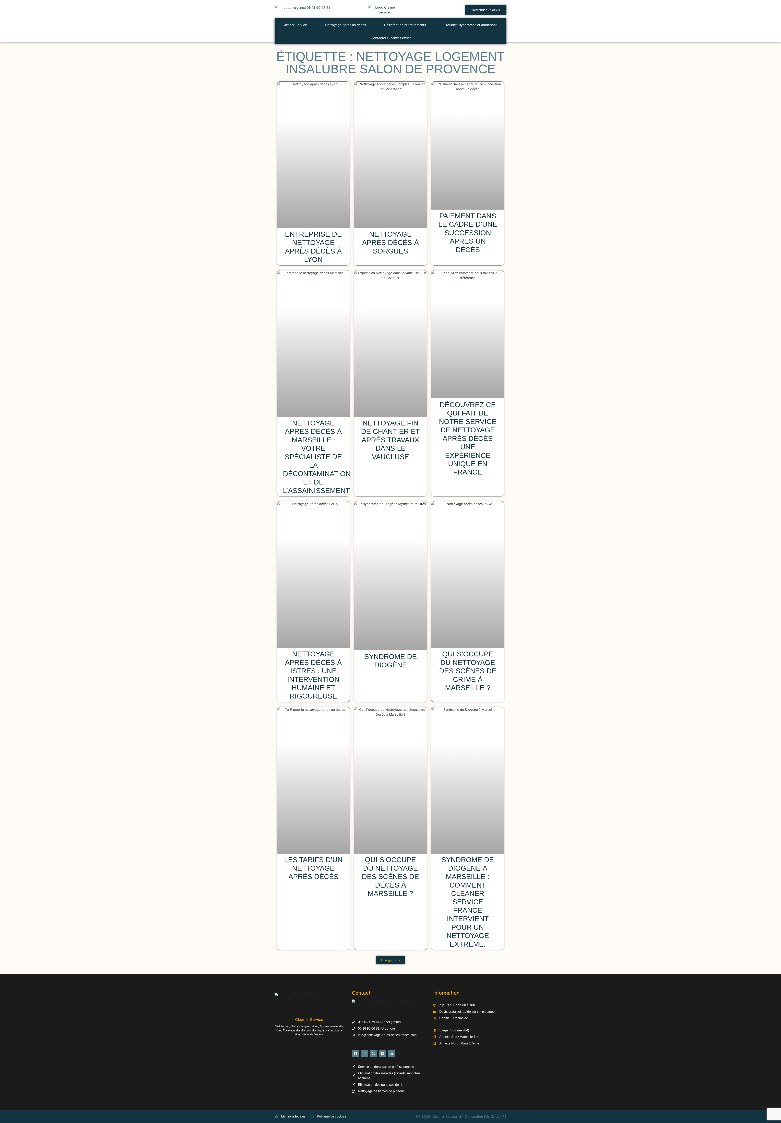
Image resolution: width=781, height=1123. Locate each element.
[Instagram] (364, 1053)
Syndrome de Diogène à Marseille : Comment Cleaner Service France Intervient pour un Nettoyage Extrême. (467, 902)
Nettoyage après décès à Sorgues (390, 242)
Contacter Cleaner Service (391, 38)
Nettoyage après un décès (345, 25)
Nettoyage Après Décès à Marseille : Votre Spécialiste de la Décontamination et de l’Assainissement (317, 456)
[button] (390, 960)
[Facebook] (355, 1053)
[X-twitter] (373, 1053)
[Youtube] (382, 1053)
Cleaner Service (295, 25)
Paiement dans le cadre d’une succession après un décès (467, 233)
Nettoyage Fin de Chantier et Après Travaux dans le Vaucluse (390, 440)
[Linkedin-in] (391, 1053)
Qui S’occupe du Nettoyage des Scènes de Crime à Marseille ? (467, 671)
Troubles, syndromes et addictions (470, 25)
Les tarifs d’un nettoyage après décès (313, 868)
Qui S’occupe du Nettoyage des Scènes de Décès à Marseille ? (390, 876)
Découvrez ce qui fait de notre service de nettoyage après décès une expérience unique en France (467, 438)
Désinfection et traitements (405, 25)
